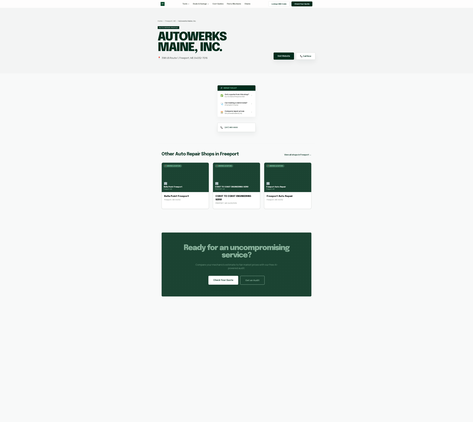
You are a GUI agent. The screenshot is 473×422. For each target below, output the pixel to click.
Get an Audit (252, 280)
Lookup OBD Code (278, 4)
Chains (247, 4)
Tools (185, 4)
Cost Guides (217, 4)
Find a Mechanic (234, 4)
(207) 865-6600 (231, 127)
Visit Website (284, 56)
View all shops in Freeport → (297, 154)
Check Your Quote (301, 4)
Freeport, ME (170, 21)
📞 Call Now (305, 56)
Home (160, 21)
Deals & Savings (200, 4)
